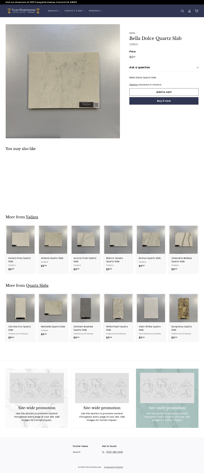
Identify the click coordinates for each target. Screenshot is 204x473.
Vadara (133, 44)
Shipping (133, 84)
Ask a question (139, 67)
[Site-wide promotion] (37, 388)
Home (132, 33)
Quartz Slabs (37, 285)
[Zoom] (63, 81)
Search (76, 452)
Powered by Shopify (113, 467)
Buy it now (164, 101)
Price (132, 51)
